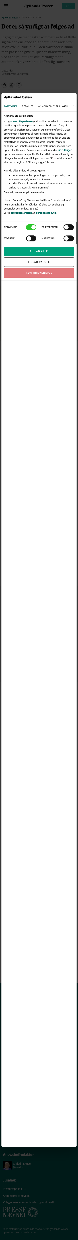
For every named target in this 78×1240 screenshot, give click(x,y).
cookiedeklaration (21, 212)
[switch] (68, 227)
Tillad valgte (39, 262)
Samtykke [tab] (10, 106)
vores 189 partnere (21, 121)
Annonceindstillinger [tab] (53, 106)
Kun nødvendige (39, 273)
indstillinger (65, 150)
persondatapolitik (46, 212)
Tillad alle (39, 251)
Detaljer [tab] (28, 106)
